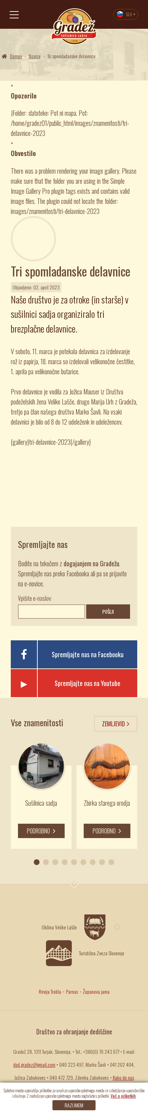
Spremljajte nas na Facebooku (88, 654)
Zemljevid (113, 723)
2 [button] (46, 862)
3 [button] (55, 862)
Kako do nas (123, 1077)
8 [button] (102, 862)
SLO (129, 14)
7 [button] (93, 862)
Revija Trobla (50, 991)
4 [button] (65, 862)
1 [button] (37, 862)
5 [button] (74, 862)
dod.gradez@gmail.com (34, 1064)
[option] (41, 795)
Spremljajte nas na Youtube (87, 683)
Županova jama (96, 991)
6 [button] (83, 862)
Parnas (72, 991)
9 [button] (111, 862)
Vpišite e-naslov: (35, 598)
